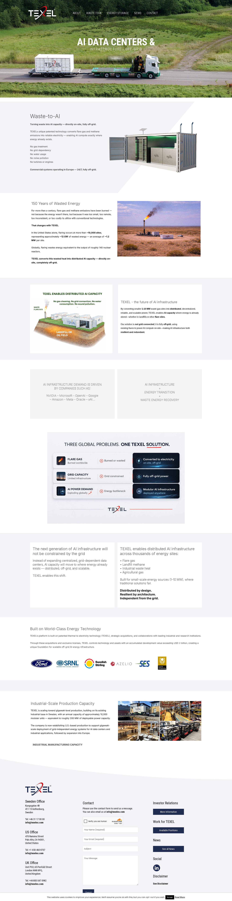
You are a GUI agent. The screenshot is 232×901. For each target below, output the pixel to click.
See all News (168, 849)
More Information (168, 811)
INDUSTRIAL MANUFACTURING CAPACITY (57, 744)
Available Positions (168, 830)
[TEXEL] (42, 14)
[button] (72, 744)
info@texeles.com (34, 822)
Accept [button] (170, 897)
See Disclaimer (160, 883)
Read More (180, 897)
